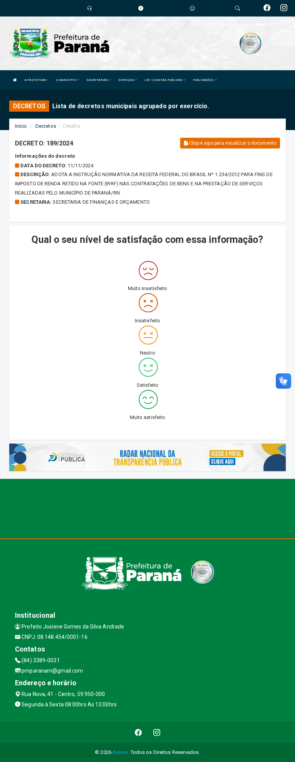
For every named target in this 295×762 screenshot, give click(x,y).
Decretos (45, 126)
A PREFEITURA (35, 80)
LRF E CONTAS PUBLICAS (163, 80)
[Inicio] (15, 80)
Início (21, 126)
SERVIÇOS (126, 80)
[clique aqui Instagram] (157, 732)
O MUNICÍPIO (66, 80)
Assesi (120, 752)
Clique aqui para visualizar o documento (232, 143)
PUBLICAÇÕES (203, 80)
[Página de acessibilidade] (192, 8)
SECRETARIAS (97, 80)
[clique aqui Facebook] (138, 732)
